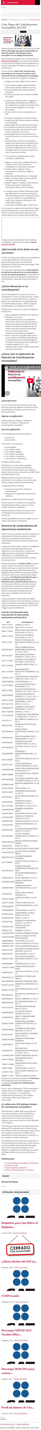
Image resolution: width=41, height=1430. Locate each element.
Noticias (4, 19)
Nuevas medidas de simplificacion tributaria (21, 1163)
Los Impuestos (12, 2)
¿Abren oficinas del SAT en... (19, 1261)
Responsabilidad (22, 1424)
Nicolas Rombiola (34, 19)
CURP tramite (10, 1295)
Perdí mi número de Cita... (17, 1407)
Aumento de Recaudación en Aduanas (19, 1170)
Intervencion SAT (11, 1165)
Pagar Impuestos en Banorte (16, 1168)
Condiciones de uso (7, 1424)
